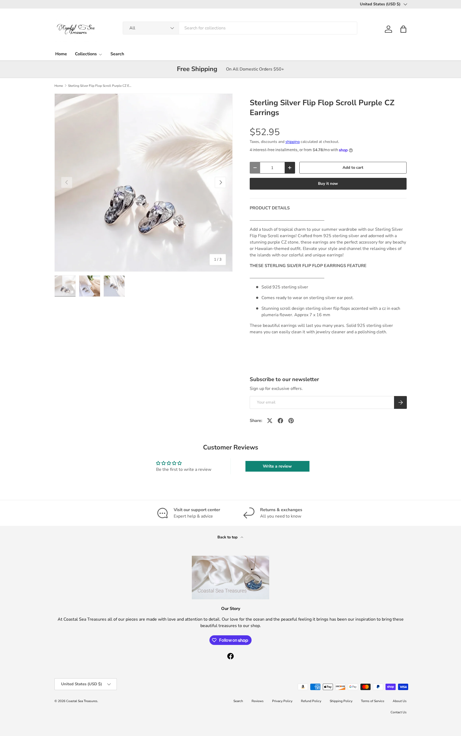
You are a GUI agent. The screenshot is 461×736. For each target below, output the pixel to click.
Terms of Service (372, 701)
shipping (292, 141)
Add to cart (353, 167)
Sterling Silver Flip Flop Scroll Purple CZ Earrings (100, 85)
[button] (403, 29)
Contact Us (399, 712)
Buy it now (328, 183)
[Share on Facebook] (280, 420)
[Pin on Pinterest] (291, 420)
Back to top (228, 537)
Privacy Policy (282, 701)
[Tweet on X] (269, 420)
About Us (400, 701)
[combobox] (240, 28)
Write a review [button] (277, 466)
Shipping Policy (341, 701)
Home (61, 54)
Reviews (258, 701)
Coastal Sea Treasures (81, 701)
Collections (86, 54)
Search (117, 54)
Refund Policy (311, 701)
